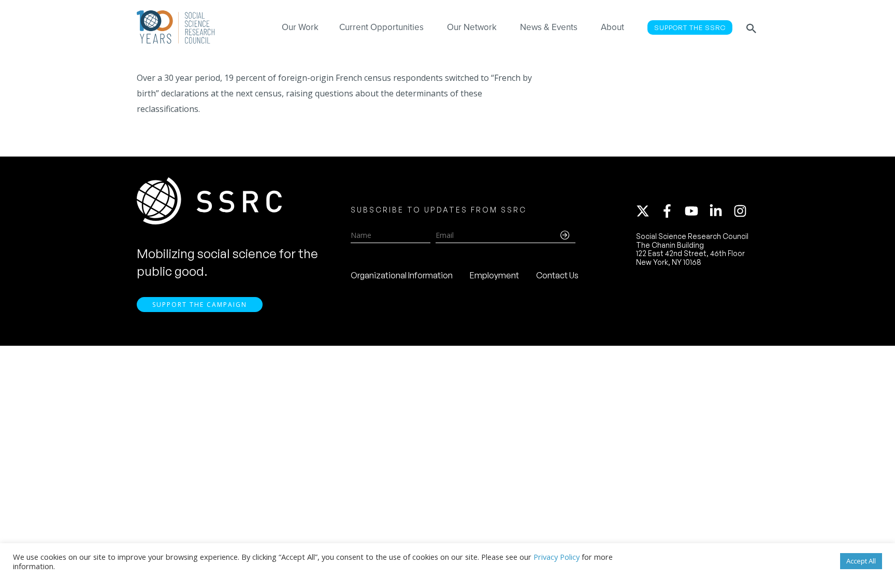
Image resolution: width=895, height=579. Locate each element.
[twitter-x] (647, 211)
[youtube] (696, 211)
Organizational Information (402, 275)
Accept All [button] (861, 561)
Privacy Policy (556, 557)
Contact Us (557, 275)
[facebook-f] (671, 211)
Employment (494, 275)
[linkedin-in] (720, 211)
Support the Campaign (199, 304)
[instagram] (742, 211)
